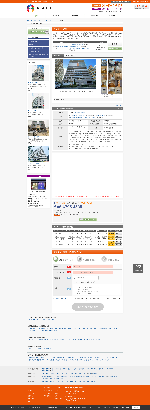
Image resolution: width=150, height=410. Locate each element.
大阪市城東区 (60, 46)
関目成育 (48, 348)
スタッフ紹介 (48, 393)
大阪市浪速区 (68, 328)
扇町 (76, 360)
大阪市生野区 (85, 328)
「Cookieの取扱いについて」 (109, 407)
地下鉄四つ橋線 (58, 378)
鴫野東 (80, 339)
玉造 (91, 357)
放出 (43, 360)
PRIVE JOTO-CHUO (33, 82)
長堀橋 (93, 381)
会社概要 (30, 390)
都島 (30, 360)
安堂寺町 (95, 373)
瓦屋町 (52, 373)
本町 (80, 381)
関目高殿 (92, 360)
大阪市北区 (40, 331)
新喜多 (88, 339)
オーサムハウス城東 (33, 137)
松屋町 (81, 360)
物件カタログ (32, 401)
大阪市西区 (49, 328)
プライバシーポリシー (68, 299)
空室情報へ (114, 44)
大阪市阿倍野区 (102, 328)
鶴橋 (103, 360)
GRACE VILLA (32, 110)
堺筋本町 (98, 360)
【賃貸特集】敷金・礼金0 (47, 319)
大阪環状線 (72, 45)
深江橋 (34, 360)
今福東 (98, 339)
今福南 (54, 339)
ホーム (30, 388)
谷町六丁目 (58, 360)
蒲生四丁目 (41, 348)
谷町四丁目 (102, 357)
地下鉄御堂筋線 (102, 376)
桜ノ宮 (109, 357)
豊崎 (89, 373)
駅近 (56, 396)
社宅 (56, 390)
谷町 (43, 373)
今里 (46, 360)
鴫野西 (66, 46)
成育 (33, 339)
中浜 (66, 339)
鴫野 (30, 348)
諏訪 (76, 339)
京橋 (78, 46)
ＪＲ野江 (34, 348)
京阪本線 (93, 376)
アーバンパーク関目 (33, 163)
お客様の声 (47, 388)
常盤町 (85, 373)
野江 (30, 339)
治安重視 (57, 388)
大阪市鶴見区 (33, 331)
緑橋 (69, 357)
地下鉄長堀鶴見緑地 (75, 48)
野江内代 (96, 357)
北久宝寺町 (65, 373)
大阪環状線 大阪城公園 (36, 48)
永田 (84, 339)
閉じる (136, 407)
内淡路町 (57, 373)
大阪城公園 (80, 45)
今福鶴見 (51, 360)
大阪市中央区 (49, 331)
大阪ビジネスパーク (87, 48)
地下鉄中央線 (55, 376)
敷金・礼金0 (58, 398)
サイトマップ (32, 398)
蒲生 (58, 339)
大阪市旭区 (93, 328)
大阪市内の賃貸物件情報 (74, 387)
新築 (56, 393)
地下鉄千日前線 (112, 376)
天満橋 (81, 357)
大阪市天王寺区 (58, 328)
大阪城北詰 (59, 357)
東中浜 (41, 339)
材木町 (72, 373)
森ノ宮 (65, 357)
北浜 (73, 360)
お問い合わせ (48, 390)
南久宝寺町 (78, 373)
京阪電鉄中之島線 (47, 378)
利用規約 (56, 299)
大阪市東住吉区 (112, 328)
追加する (118, 233)
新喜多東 (71, 339)
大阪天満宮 (115, 357)
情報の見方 (119, 105)
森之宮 (93, 339)
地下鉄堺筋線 (64, 376)
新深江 (107, 360)
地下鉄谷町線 (46, 376)
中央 (50, 339)
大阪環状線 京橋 (34, 51)
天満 (69, 360)
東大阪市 (56, 331)
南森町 (39, 360)
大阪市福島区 (41, 328)
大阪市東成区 (76, 328)
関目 (37, 339)
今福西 (62, 339)
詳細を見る (111, 233)
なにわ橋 (86, 360)
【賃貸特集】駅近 (34, 319)
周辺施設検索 (48, 396)
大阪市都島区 (33, 328)
